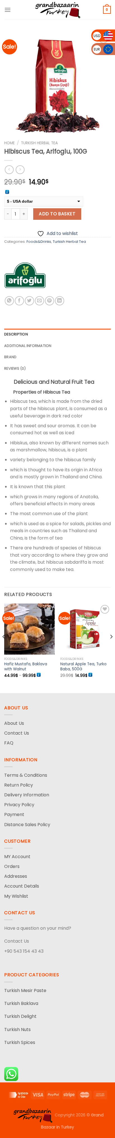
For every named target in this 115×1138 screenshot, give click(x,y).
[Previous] (4, 648)
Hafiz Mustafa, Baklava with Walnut (25, 666)
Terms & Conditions (25, 775)
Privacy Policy (19, 804)
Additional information (28, 345)
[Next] (111, 648)
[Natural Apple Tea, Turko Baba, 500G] (85, 629)
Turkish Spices (19, 1042)
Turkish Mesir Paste (25, 990)
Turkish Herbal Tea (39, 143)
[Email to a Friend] (39, 300)
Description (16, 334)
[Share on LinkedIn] (59, 300)
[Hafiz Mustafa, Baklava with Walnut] (29, 629)
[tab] (57, 334)
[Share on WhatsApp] (9, 300)
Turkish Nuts (17, 1029)
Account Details (21, 886)
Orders (12, 866)
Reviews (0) (15, 368)
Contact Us (16, 733)
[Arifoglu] (25, 275)
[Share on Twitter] (29, 300)
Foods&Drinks (39, 241)
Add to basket (57, 214)
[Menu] (7, 10)
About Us (14, 723)
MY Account (17, 856)
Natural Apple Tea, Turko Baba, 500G (83, 666)
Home (9, 143)
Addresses (15, 876)
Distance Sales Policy (27, 824)
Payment (14, 814)
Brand (10, 357)
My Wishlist (16, 896)
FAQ (8, 743)
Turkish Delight (20, 1016)
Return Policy (18, 785)
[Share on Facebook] (19, 300)
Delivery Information (26, 795)
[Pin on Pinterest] (49, 300)
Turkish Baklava (21, 1003)
